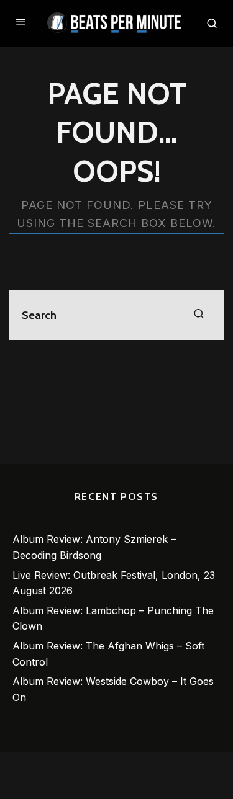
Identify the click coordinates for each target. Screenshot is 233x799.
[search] (199, 315)
